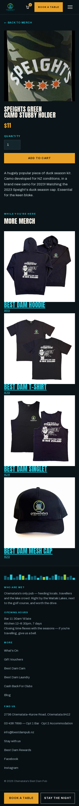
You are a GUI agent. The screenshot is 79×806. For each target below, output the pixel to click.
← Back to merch (18, 22)
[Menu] (70, 7)
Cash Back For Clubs (18, 686)
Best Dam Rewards (17, 750)
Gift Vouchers (13, 659)
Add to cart (39, 158)
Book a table (48, 7)
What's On (11, 650)
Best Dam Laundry (17, 677)
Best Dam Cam (14, 668)
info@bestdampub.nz (19, 732)
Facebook (11, 759)
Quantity (12, 136)
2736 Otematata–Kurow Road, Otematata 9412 (37, 714)
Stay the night (57, 798)
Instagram (11, 767)
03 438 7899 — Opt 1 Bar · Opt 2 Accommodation (38, 723)
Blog (7, 695)
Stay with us (12, 741)
